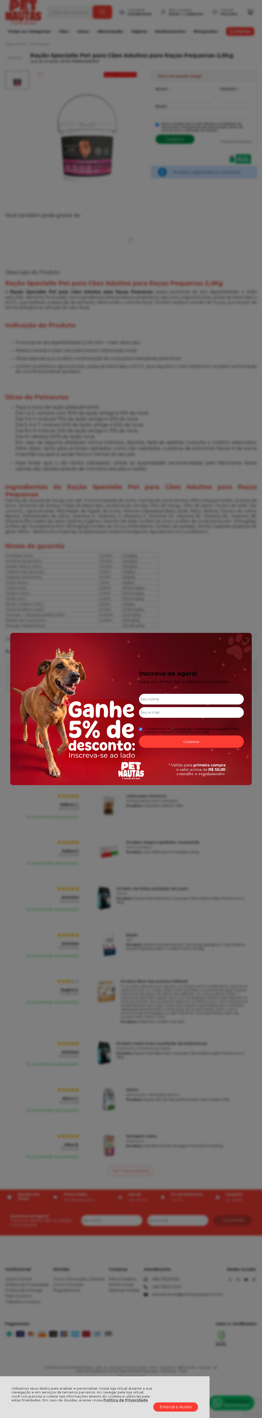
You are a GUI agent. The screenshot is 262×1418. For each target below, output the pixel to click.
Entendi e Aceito (176, 1406)
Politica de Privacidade (211, 728)
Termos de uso (181, 728)
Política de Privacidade (125, 1400)
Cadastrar (191, 742)
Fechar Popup (245, 640)
